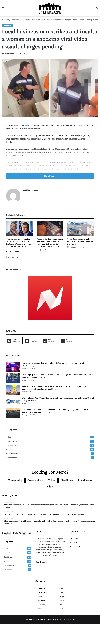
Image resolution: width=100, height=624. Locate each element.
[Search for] (96, 9)
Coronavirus (13, 454)
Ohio (10, 437)
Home (6, 20)
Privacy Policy (76, 547)
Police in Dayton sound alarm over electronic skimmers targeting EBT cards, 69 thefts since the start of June (50, 243)
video (27, 125)
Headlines (15, 20)
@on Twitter (41, 562)
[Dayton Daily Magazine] (50, 8)
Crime (10, 449)
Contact (73, 543)
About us (74, 539)
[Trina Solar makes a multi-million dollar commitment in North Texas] (80, 228)
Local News (12, 441)
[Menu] (3, 9)
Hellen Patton (9, 54)
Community (12, 458)
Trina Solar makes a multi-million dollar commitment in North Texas (80, 241)
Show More (49, 176)
